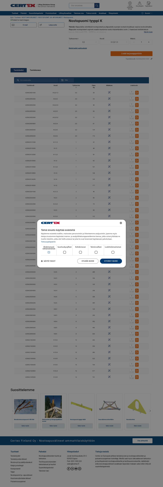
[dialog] (81, 243)
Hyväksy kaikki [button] (111, 261)
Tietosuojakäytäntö (48, 242)
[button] (48, 261)
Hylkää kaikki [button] (88, 261)
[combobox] (121, 223)
